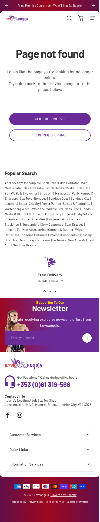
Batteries (11, 235)
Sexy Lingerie (64, 214)
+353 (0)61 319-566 (43, 384)
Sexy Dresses (74, 224)
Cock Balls (49, 183)
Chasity (34, 203)
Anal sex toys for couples (22, 183)
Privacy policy (34, 501)
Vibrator (73, 183)
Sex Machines (54, 188)
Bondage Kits (80, 198)
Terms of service (53, 501)
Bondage (40, 198)
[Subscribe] (87, 338)
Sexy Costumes (52, 224)
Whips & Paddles (44, 209)
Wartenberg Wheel (17, 209)
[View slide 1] (44, 291)
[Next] (93, 5)
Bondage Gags (58, 198)
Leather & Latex (16, 203)
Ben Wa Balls (14, 193)
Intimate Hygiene (47, 235)
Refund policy (17, 501)
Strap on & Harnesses (55, 193)
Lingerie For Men (16, 229)
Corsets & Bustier (60, 229)
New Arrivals (77, 240)
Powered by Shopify (62, 495)
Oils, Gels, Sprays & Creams (31, 240)
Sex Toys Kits (33, 188)
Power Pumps (51, 203)
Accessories (37, 229)
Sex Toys (26, 198)
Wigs (78, 229)
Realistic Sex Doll (78, 188)
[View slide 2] (50, 291)
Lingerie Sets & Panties (63, 219)
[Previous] (6, 5)
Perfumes (59, 240)
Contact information (76, 501)
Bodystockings (42, 214)
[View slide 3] (55, 291)
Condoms (26, 235)
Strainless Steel (69, 209)
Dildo (62, 183)
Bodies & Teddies (33, 219)
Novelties (31, 193)
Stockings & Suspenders (22, 224)
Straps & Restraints (76, 203)
